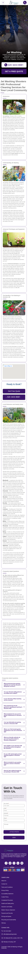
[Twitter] (10, 863)
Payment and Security (7, 913)
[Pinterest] (21, 863)
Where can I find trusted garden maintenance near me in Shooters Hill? (13, 730)
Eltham (4, 521)
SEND (14, 837)
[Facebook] (6, 863)
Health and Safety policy (7, 903)
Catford (4, 536)
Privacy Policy (5, 890)
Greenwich (5, 490)
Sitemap (3, 923)
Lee (4, 486)
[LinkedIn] (18, 863)
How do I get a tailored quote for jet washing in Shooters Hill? (12, 771)
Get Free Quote (14, 391)
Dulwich (5, 541)
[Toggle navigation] (3, 2)
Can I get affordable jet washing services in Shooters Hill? (12, 723)
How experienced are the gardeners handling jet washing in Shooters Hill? (13, 707)
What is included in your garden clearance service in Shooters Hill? (12, 764)
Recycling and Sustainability (8, 919)
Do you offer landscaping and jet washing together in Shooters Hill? (13, 755)
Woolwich (5, 497)
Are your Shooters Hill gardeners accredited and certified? (13, 692)
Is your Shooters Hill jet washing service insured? (12, 699)
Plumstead (5, 525)
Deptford (5, 515)
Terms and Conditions (7, 887)
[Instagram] (14, 863)
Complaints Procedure (7, 900)
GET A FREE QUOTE (14, 71)
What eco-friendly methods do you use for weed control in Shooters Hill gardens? (12, 739)
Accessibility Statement (7, 893)
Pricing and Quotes (6, 916)
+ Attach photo (14, 832)
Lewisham (5, 509)
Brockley (5, 503)
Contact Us (4, 884)
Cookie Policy (5, 897)
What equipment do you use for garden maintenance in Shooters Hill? (13, 715)
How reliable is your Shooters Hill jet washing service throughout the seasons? (13, 747)
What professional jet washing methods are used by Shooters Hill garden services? (12, 685)
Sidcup (4, 531)
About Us (3, 880)
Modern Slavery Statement (8, 910)
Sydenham (5, 545)
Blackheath (5, 480)
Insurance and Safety (6, 906)
